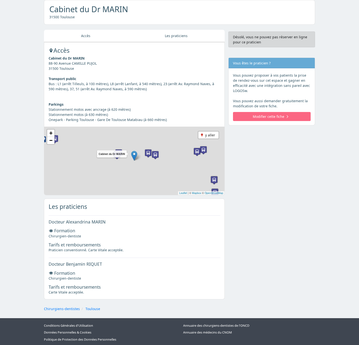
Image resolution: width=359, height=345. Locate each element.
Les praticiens (176, 35)
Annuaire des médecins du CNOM (207, 332)
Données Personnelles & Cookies (67, 332)
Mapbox (196, 193)
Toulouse (92, 308)
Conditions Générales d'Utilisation (68, 326)
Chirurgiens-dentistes (62, 308)
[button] (134, 156)
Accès (85, 35)
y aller (210, 135)
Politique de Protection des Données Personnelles (80, 339)
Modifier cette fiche (268, 116)
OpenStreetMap (214, 193)
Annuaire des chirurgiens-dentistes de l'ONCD (216, 326)
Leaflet (183, 193)
